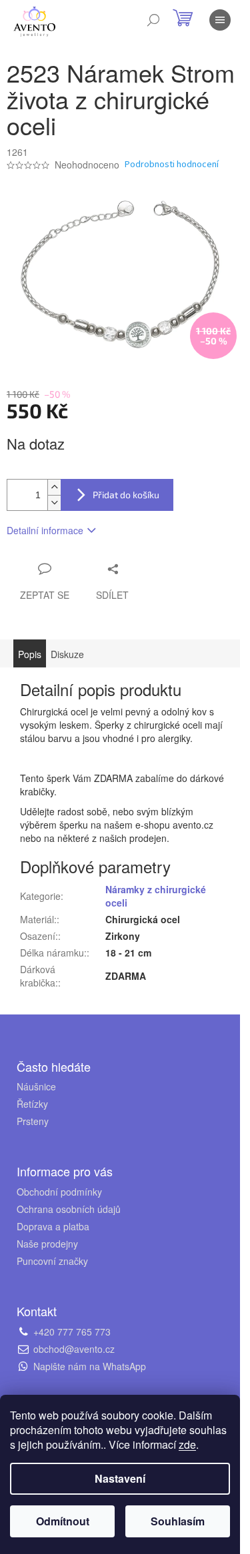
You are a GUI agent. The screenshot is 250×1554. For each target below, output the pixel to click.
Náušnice (36, 1086)
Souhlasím (178, 1521)
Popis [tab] (29, 654)
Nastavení (120, 1478)
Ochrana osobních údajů (69, 1209)
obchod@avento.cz (74, 1349)
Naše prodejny (47, 1243)
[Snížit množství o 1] (54, 502)
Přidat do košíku (126, 494)
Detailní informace (45, 530)
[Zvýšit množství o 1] (54, 487)
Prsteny (33, 1121)
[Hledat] (153, 20)
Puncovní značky (52, 1261)
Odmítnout (62, 1521)
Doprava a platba (53, 1226)
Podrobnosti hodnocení (172, 165)
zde (187, 1444)
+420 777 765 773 (72, 1331)
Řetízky (32, 1103)
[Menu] (220, 20)
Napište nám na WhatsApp (89, 1366)
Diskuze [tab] (67, 654)
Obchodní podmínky (59, 1191)
